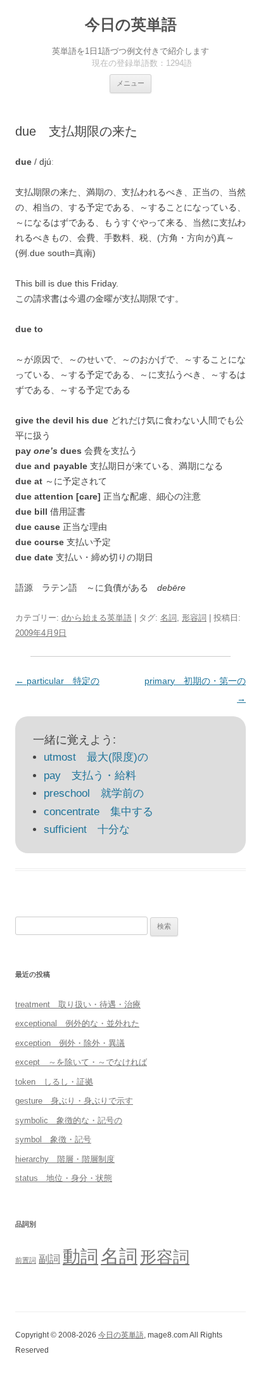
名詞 (168, 617)
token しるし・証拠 (54, 1081)
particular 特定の (57, 681)
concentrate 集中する (98, 812)
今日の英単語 (131, 24)
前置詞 (25, 1260)
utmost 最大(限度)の (96, 757)
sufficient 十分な (87, 829)
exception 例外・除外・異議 (70, 1043)
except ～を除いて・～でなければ (81, 1062)
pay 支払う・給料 (90, 776)
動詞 (80, 1257)
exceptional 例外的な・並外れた (77, 1023)
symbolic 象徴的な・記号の (68, 1120)
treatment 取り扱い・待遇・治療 (78, 1004)
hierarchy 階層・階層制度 (65, 1159)
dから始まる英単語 (96, 617)
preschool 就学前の (94, 793)
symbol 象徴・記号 (53, 1139)
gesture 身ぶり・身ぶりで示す (74, 1100)
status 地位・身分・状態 (63, 1178)
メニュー (130, 83)
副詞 (49, 1259)
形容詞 (194, 617)
